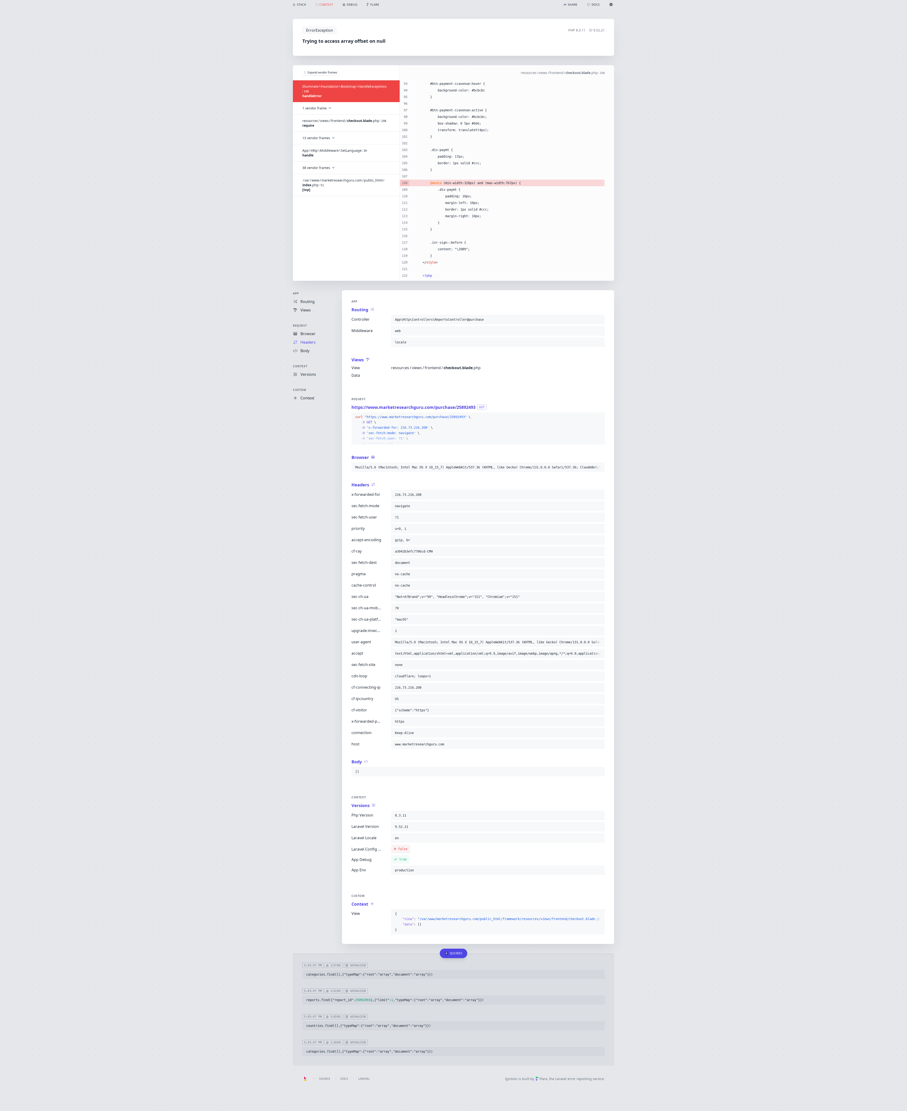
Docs (344, 1079)
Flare (543, 1078)
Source (324, 1079)
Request (300, 326)
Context (300, 366)
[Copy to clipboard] (599, 319)
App (296, 293)
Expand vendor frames (322, 72)
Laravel (364, 1079)
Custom (299, 390)
